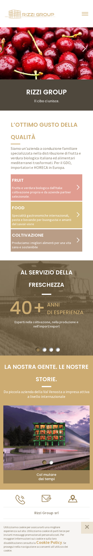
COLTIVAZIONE (28, 235)
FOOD (18, 208)
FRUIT (18, 180)
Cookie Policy (49, 542)
